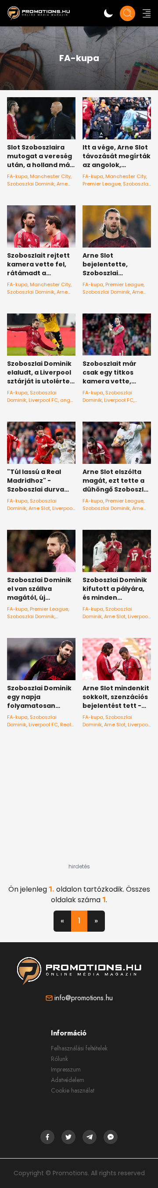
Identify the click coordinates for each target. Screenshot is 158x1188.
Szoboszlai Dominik (30, 183)
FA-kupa (17, 176)
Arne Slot (39, 508)
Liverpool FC (43, 400)
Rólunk (59, 1058)
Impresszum (66, 1069)
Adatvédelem (67, 1079)
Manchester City (50, 176)
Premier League (102, 183)
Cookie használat (72, 1090)
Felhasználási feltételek (79, 1048)
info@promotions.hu (83, 998)
